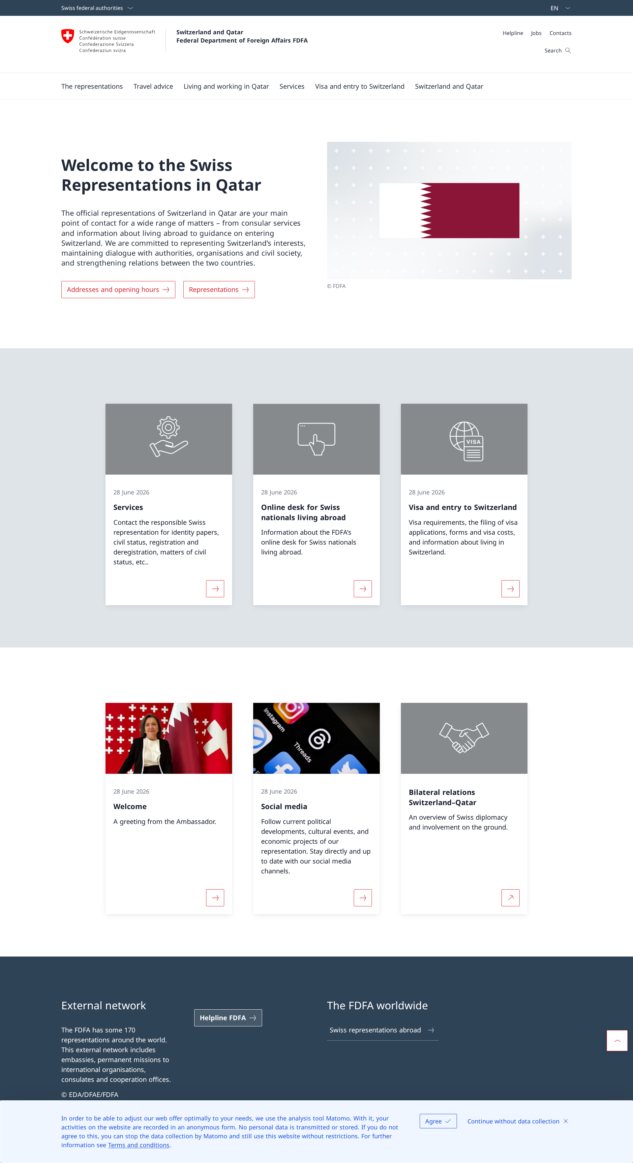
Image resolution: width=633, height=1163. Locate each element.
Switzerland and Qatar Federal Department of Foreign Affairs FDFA (242, 36)
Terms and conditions (138, 1145)
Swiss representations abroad (375, 1029)
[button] (92, 86)
